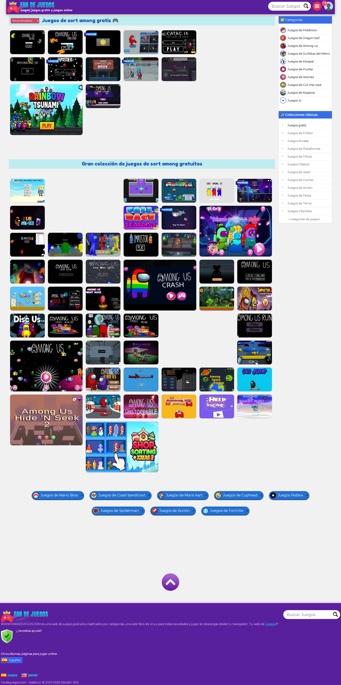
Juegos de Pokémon (302, 30)
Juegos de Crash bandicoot (121, 495)
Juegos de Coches (300, 180)
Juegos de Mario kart (184, 495)
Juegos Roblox (290, 495)
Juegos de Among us (303, 46)
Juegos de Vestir (299, 172)
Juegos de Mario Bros (59, 495)
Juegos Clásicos (298, 164)
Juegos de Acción (300, 187)
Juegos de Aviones (301, 77)
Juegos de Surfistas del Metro (309, 53)
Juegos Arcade (298, 141)
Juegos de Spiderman (120, 510)
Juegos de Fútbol (300, 133)
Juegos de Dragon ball (304, 38)
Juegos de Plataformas (304, 148)
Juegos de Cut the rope (304, 85)
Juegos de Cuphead (240, 495)
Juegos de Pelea (299, 195)
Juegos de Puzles (300, 69)
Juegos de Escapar (301, 61)
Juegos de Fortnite (226, 510)
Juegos (270, 624)
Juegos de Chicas (300, 156)
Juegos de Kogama (301, 92)
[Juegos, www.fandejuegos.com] (31, 7)
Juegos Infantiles (300, 211)
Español (14, 660)
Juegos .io (294, 100)
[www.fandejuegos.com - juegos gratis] (25, 616)
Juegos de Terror (300, 203)
